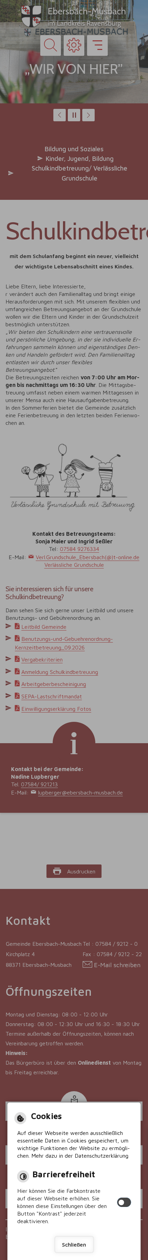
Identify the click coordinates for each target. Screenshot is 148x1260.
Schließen (74, 1244)
